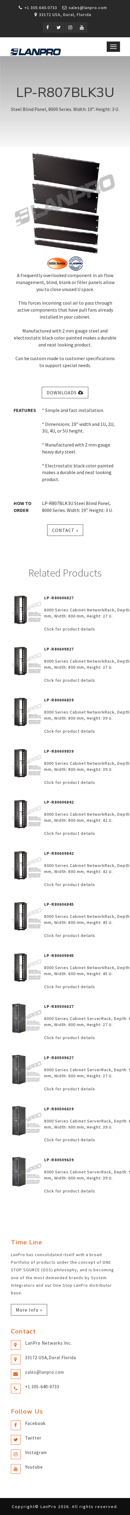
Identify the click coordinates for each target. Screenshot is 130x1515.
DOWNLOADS (62, 393)
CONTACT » (65, 530)
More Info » (29, 1310)
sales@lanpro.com (88, 7)
